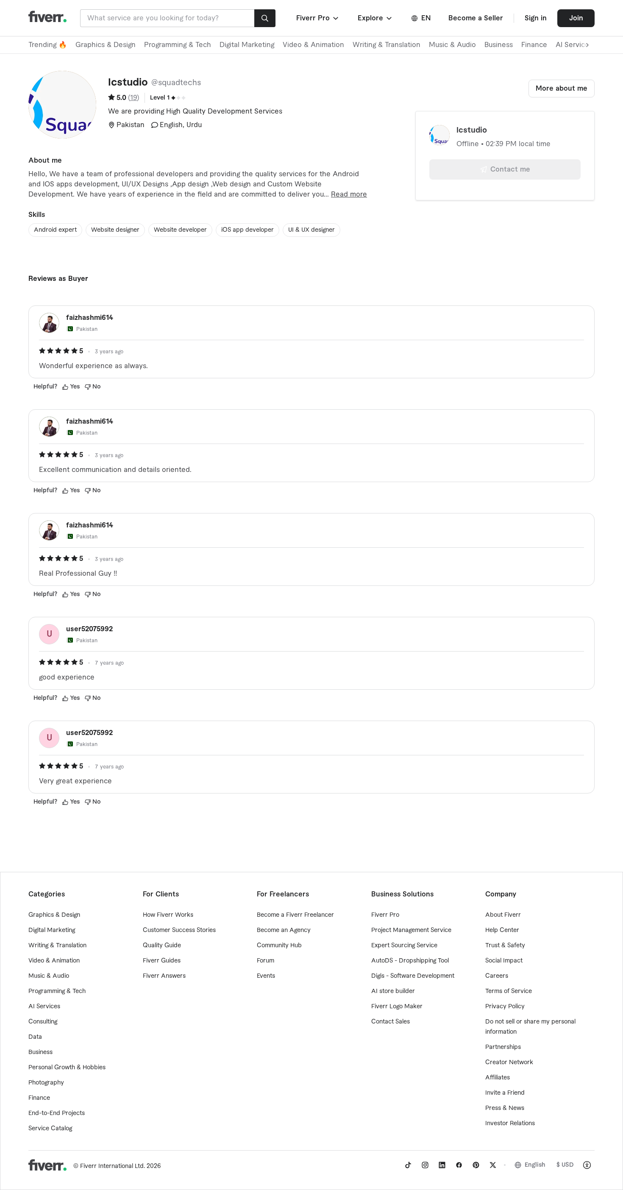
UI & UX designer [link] (311, 230)
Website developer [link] (180, 230)
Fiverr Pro (385, 915)
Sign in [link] (536, 18)
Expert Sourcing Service (404, 946)
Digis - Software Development (412, 976)
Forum (265, 961)
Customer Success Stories (179, 930)
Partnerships (503, 1047)
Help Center (502, 930)
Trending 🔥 (47, 45)
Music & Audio (452, 45)
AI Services (44, 1007)
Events (266, 976)
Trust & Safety (505, 946)
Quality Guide (162, 946)
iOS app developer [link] (247, 230)
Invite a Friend (505, 1093)
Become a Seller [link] (475, 18)
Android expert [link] (55, 230)
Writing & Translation (386, 45)
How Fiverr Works (168, 915)
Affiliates (497, 1078)
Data (35, 1037)
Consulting (42, 1022)
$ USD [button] (565, 1165)
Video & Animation (313, 45)
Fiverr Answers (164, 976)
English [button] (535, 1165)
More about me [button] (561, 88)
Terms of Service (508, 991)
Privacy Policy (505, 1007)
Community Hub (279, 946)
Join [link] (576, 18)
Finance (534, 45)
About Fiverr (503, 915)
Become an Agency (284, 930)
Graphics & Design (105, 45)
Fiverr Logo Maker (397, 1007)
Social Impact (504, 961)
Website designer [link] (115, 230)
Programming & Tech (177, 45)
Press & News (504, 1108)
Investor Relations (510, 1123)
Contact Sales (390, 1022)
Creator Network (509, 1062)
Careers (496, 976)
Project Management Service (411, 930)
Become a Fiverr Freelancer (295, 915)
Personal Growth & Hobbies (67, 1068)
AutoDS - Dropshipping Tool (410, 961)
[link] (408, 1165)
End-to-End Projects (56, 1113)
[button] (318, 18)
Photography (46, 1083)
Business (498, 45)
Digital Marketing (247, 45)
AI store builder (393, 991)
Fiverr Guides (162, 961)
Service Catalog (50, 1129)
